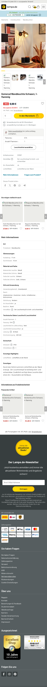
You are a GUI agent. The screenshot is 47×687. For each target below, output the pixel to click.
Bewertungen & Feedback (11, 603)
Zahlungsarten (7, 561)
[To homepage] (9, 6)
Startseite (4, 20)
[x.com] (10, 185)
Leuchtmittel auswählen (23, 147)
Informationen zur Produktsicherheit (15, 384)
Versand (4, 564)
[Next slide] (44, 81)
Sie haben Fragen (8, 555)
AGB (3, 570)
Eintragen (23, 489)
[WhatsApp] (20, 185)
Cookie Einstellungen (9, 582)
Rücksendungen (7, 579)
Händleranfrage (7, 610)
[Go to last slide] (1, 216)
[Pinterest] (15, 185)
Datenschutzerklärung (23, 506)
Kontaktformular (7, 502)
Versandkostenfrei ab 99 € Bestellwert (20, 122)
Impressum (5, 622)
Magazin (4, 597)
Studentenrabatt (7, 607)
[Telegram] (24, 185)
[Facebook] (5, 185)
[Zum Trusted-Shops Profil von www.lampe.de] (23, 647)
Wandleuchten (28, 20)
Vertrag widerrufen (8, 576)
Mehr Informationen (10, 175)
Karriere (4, 613)
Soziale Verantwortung (10, 616)
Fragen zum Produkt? (32, 175)
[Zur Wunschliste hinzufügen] (42, 103)
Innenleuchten (15, 20)
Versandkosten (18, 110)
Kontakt (4, 600)
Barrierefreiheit (7, 619)
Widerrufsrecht (7, 573)
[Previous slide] (2, 81)
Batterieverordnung (9, 567)
